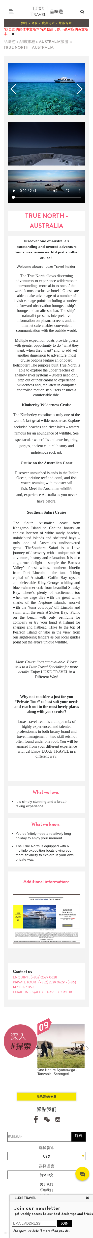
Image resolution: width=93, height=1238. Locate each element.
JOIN (64, 1223)
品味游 (10, 41)
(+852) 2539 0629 (51, 982)
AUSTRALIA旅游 (53, 41)
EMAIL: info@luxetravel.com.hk (42, 992)
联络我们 (46, 1190)
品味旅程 (27, 41)
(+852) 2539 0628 (44, 977)
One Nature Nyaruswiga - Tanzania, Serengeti (57, 1072)
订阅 (78, 1136)
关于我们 (46, 1184)
